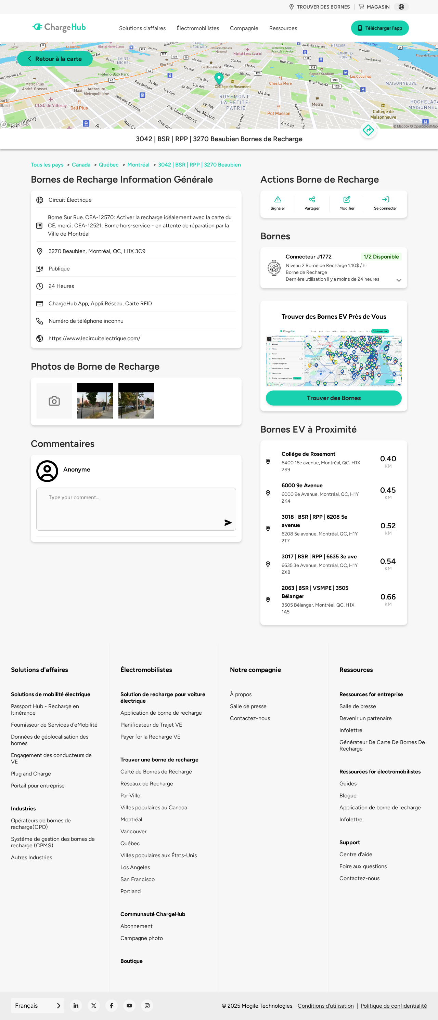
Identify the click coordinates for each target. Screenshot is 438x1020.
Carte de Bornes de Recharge (156, 771)
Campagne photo (141, 938)
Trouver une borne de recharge (159, 759)
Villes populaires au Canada (153, 807)
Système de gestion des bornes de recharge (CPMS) (53, 842)
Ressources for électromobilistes (380, 771)
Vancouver (133, 831)
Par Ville (130, 795)
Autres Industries (31, 857)
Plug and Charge (31, 773)
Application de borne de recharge (161, 713)
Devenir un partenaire (365, 718)
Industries (23, 808)
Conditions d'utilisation (326, 1006)
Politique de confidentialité (394, 1006)
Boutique (131, 961)
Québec (109, 164)
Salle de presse (248, 706)
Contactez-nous (250, 718)
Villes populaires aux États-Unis (158, 855)
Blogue (348, 795)
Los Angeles (135, 867)
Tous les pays (47, 164)
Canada (81, 164)
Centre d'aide (355, 854)
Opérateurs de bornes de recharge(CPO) (41, 823)
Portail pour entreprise (38, 785)
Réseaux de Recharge (146, 783)
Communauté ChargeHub (152, 914)
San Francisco (137, 879)
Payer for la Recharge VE (150, 736)
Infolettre (350, 730)
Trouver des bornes (323, 7)
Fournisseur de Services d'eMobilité (54, 724)
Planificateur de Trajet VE (151, 724)
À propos (241, 694)
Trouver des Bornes (334, 398)
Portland (130, 891)
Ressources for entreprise (371, 694)
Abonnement (136, 926)
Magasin (378, 7)
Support (349, 842)
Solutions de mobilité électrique (50, 694)
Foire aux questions (363, 866)
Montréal (138, 164)
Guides (348, 783)
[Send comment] (228, 522)
